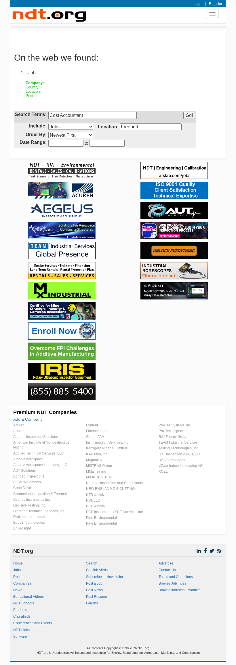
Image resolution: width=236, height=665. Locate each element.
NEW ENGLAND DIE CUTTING (110, 489)
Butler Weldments (27, 482)
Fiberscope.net (97, 431)
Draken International (29, 517)
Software (20, 637)
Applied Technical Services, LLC (38, 453)
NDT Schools (23, 603)
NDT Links (21, 630)
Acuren (18, 425)
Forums (92, 603)
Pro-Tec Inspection (173, 431)
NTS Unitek (95, 495)
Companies (22, 583)
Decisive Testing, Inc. (29, 505)
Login (198, 4)
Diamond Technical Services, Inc (38, 511)
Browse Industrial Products (179, 590)
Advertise (166, 563)
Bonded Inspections (28, 476)
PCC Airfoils (95, 506)
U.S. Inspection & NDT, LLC (180, 454)
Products (20, 610)
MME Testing (96, 471)
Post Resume (96, 597)
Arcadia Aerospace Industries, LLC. (40, 465)
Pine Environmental (101, 518)
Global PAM (95, 437)
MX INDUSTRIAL (99, 477)
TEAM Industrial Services (178, 442)
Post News (94, 590)
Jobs (17, 570)
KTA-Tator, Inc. (97, 454)
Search (91, 563)
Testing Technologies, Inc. (179, 448)
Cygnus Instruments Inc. (32, 500)
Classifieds (22, 616)
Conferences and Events (32, 623)
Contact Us (167, 570)
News (17, 590)
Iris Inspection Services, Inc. (107, 442)
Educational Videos (28, 597)
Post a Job (94, 583)
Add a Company (28, 419)
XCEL (163, 471)
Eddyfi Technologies (29, 523)
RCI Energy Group (173, 437)
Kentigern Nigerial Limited (106, 448)
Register (215, 4)
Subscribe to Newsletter (104, 577)
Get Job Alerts (97, 570)
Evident (92, 425)
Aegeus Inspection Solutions (35, 437)
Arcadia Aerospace (28, 459)
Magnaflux (94, 460)
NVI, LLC (93, 500)
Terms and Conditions (176, 577)
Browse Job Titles (172, 583)
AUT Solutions (24, 471)
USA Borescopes (172, 460)
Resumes (20, 577)
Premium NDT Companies (45, 412)
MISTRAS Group (99, 466)
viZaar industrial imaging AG (181, 466)
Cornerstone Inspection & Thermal (40, 494)
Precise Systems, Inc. (175, 425)
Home (18, 563)
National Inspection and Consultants (114, 483)
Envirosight (22, 528)
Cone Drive (22, 488)
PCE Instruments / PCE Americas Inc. (115, 512)
